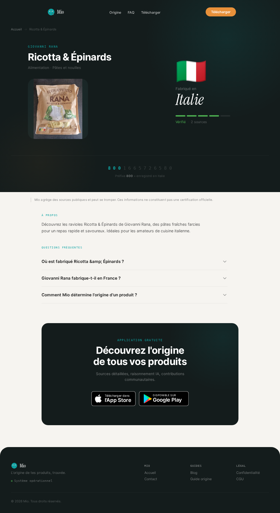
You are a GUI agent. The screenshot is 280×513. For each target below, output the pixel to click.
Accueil (16, 29)
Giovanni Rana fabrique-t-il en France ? (81, 278)
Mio (60, 11)
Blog (193, 473)
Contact (150, 479)
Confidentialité (248, 473)
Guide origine (201, 479)
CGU (240, 479)
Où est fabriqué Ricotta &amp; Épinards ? (83, 261)
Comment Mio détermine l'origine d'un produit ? (89, 294)
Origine (115, 12)
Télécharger (151, 12)
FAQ (131, 12)
